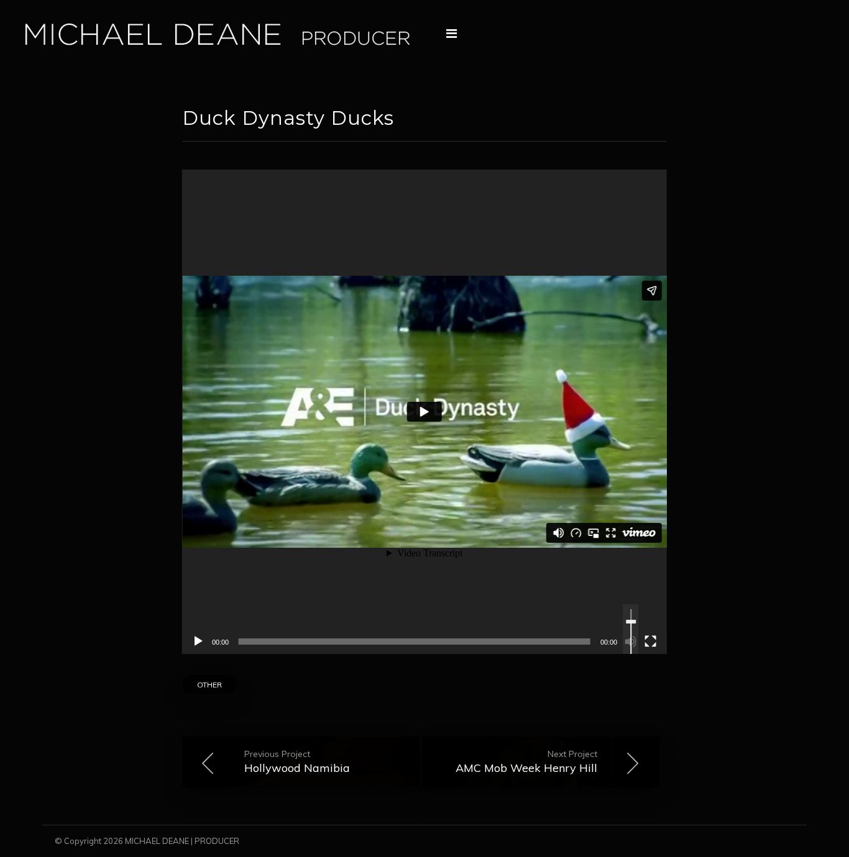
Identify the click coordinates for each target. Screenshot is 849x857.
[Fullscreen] (651, 641)
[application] (424, 412)
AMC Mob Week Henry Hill (526, 761)
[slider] (631, 640)
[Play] (198, 641)
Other (209, 684)
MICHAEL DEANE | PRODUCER (182, 841)
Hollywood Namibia (297, 761)
